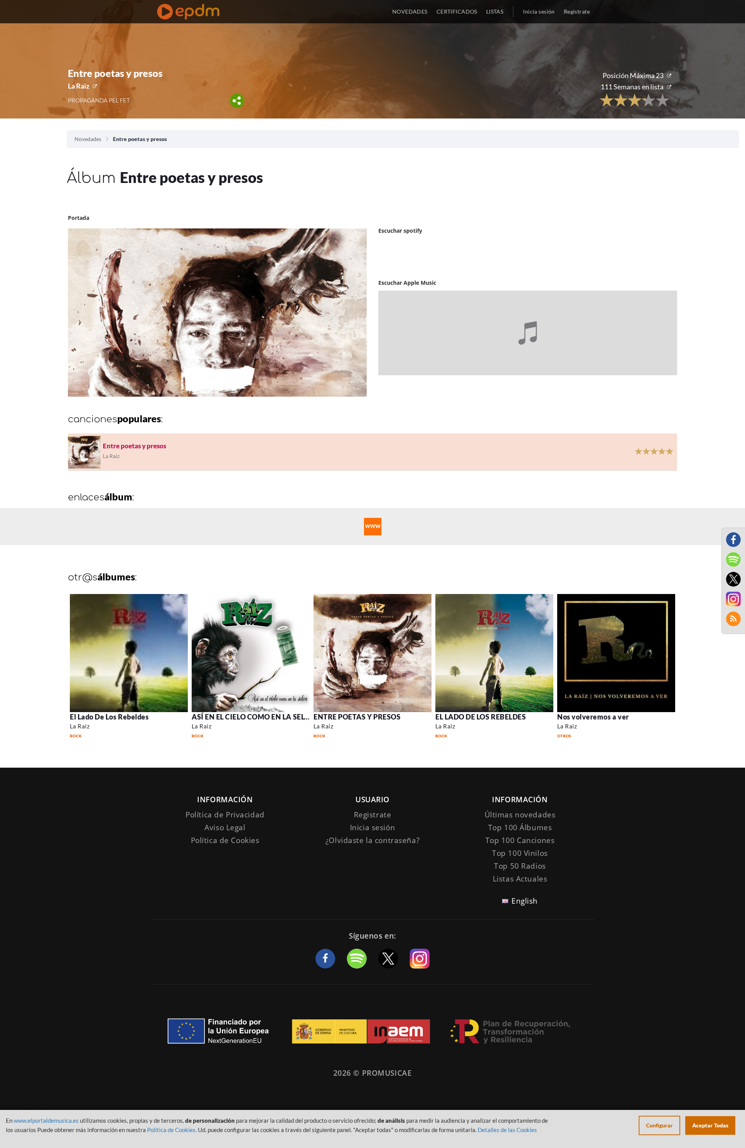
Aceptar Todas (710, 1125)
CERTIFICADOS (457, 11)
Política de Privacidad (225, 815)
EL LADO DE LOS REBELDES (480, 716)
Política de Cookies (225, 840)
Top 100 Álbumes (520, 827)
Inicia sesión (538, 11)
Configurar (659, 1125)
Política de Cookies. (172, 1129)
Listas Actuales (520, 879)
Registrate (373, 815)
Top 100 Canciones (520, 840)
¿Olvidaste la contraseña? (372, 840)
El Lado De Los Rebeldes (109, 716)
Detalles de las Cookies (507, 1129)
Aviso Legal (224, 827)
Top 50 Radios (520, 866)
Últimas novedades (520, 815)
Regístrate (577, 11)
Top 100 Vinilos (520, 853)
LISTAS (495, 11)
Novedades (87, 139)
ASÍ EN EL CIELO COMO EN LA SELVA (253, 716)
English (524, 901)
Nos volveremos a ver (593, 716)
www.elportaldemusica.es (46, 1120)
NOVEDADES (410, 11)
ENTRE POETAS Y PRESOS (357, 716)
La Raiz (78, 86)
